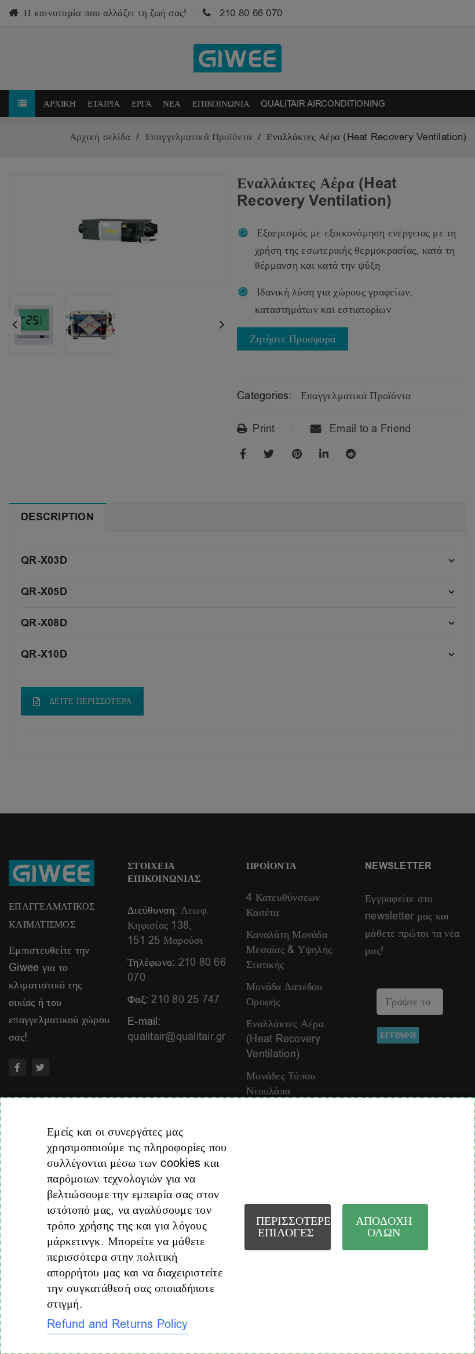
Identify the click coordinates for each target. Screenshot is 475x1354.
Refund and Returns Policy (117, 1324)
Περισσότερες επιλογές (293, 1226)
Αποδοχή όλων (384, 1226)
